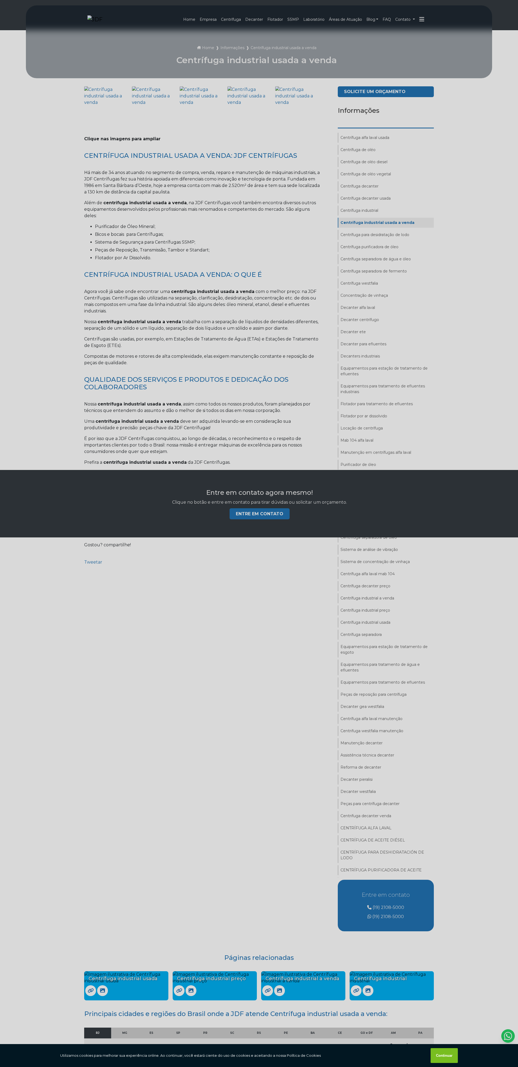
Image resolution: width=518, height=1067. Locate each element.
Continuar (444, 1056)
